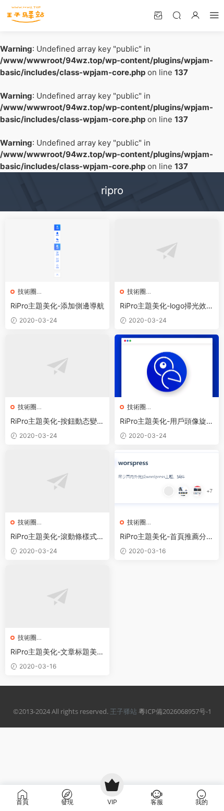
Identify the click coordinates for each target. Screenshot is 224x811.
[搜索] (176, 15)
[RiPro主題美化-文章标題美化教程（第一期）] (57, 596)
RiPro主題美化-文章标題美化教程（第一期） (57, 652)
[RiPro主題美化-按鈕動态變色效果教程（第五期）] (57, 366)
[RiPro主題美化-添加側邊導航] (57, 250)
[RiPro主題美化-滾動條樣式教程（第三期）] (57, 481)
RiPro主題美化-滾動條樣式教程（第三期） (57, 537)
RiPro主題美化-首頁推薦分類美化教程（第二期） (167, 537)
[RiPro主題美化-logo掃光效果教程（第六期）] (167, 250)
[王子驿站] (26, 15)
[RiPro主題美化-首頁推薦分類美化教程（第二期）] (167, 481)
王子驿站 (123, 711)
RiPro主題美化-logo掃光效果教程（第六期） (167, 306)
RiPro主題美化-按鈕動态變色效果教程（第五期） (57, 421)
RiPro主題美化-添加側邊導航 (57, 305)
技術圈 (27, 291)
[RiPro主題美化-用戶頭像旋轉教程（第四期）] (167, 366)
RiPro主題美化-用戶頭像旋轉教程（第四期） (167, 421)
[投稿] (158, 15)
